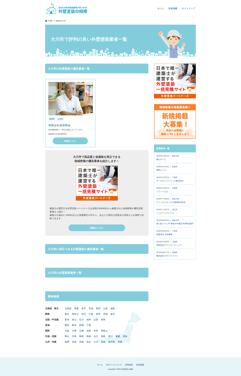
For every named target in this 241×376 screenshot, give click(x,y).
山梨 (96, 319)
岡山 (67, 336)
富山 (74, 319)
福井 (88, 319)
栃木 (112, 313)
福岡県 (58, 20)
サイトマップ (188, 8)
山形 (105, 308)
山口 (96, 336)
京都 (81, 330)
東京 (67, 313)
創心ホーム (161, 159)
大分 (96, 341)
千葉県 (174, 177)
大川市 (60, 119)
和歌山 (104, 330)
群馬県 (174, 166)
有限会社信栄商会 (59, 125)
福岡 (67, 341)
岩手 (83, 308)
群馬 (98, 313)
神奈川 (75, 313)
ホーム (160, 8)
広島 (74, 336)
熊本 (88, 341)
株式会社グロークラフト (167, 255)
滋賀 (88, 330)
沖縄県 (174, 188)
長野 (103, 319)
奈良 (96, 330)
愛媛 (117, 336)
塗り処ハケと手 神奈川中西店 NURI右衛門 (174, 223)
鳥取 (81, 336)
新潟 (67, 319)
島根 (88, 336)
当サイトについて (114, 364)
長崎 (81, 341)
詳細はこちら (70, 140)
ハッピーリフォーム (165, 212)
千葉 (91, 313)
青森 (76, 308)
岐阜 (74, 325)
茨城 (105, 313)
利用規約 (129, 364)
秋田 (98, 308)
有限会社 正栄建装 (164, 234)
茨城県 (174, 252)
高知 (125, 336)
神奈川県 (175, 156)
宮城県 (174, 241)
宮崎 (103, 341)
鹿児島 (111, 341)
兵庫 (74, 330)
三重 (88, 325)
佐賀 (74, 341)
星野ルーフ (161, 170)
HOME (50, 20)
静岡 (81, 325)
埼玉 (83, 313)
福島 (112, 308)
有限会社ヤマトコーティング (169, 245)
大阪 (67, 330)
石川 (81, 319)
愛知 (67, 325)
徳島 (103, 336)
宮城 (91, 308)
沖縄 (120, 341)
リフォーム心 (162, 191)
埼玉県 (174, 209)
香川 (110, 336)
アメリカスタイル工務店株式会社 (171, 202)
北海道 (68, 308)
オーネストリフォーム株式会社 (170, 180)
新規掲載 (172, 8)
